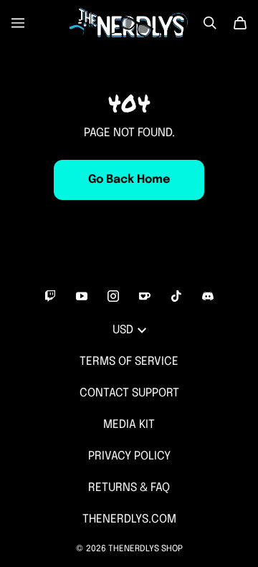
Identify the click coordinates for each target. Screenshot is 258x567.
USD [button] (123, 330)
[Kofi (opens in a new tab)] (145, 296)
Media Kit (129, 425)
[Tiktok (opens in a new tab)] (176, 296)
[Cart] (240, 22)
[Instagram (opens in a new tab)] (113, 296)
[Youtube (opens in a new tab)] (81, 296)
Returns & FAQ (129, 488)
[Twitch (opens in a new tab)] (50, 296)
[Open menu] (17, 22)
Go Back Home (129, 179)
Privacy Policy (129, 456)
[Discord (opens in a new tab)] (208, 296)
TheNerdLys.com (129, 519)
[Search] (210, 22)
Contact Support (129, 393)
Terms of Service (129, 362)
